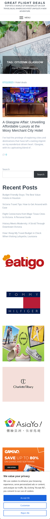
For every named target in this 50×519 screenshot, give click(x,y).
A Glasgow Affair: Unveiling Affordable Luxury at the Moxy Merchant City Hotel (23, 126)
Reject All (25, 513)
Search (6, 169)
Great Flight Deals (25, 3)
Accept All (25, 498)
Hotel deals (21, 82)
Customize (25, 505)
